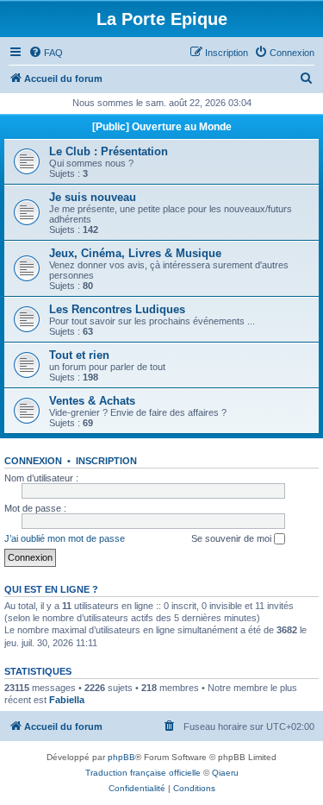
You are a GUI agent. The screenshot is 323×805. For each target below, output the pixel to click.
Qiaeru (225, 772)
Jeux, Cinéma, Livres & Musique (135, 253)
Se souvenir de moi (232, 538)
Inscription (106, 461)
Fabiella (66, 700)
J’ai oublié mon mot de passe (64, 538)
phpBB (121, 757)
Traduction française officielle (143, 772)
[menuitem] (45, 52)
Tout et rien (79, 355)
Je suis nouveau (92, 197)
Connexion (33, 461)
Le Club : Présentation (108, 151)
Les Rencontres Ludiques (117, 309)
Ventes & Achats (92, 400)
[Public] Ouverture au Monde (162, 127)
